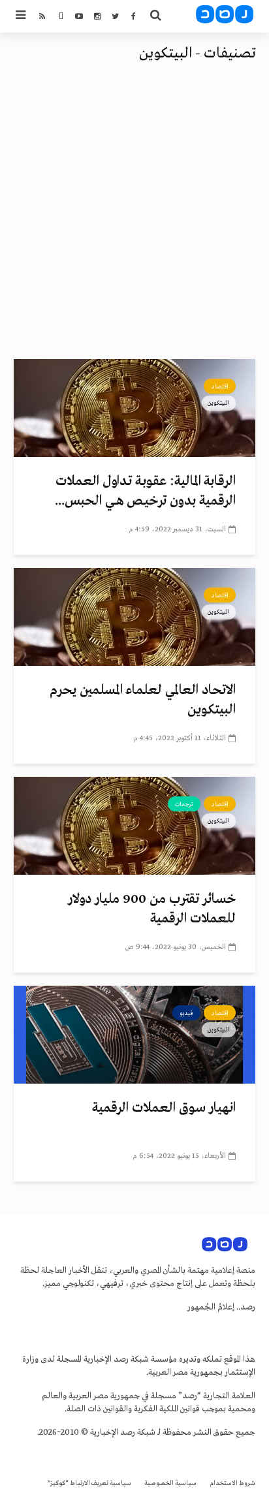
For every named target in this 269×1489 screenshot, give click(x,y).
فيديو (186, 1013)
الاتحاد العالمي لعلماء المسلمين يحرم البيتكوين (143, 700)
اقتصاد (220, 386)
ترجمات (184, 804)
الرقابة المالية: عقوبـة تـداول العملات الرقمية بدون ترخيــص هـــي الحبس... (145, 491)
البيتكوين (219, 403)
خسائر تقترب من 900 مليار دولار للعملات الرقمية (152, 909)
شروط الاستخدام (232, 1483)
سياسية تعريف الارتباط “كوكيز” (89, 1483)
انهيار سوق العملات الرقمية (164, 1108)
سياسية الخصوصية (170, 1483)
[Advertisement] (134, 218)
